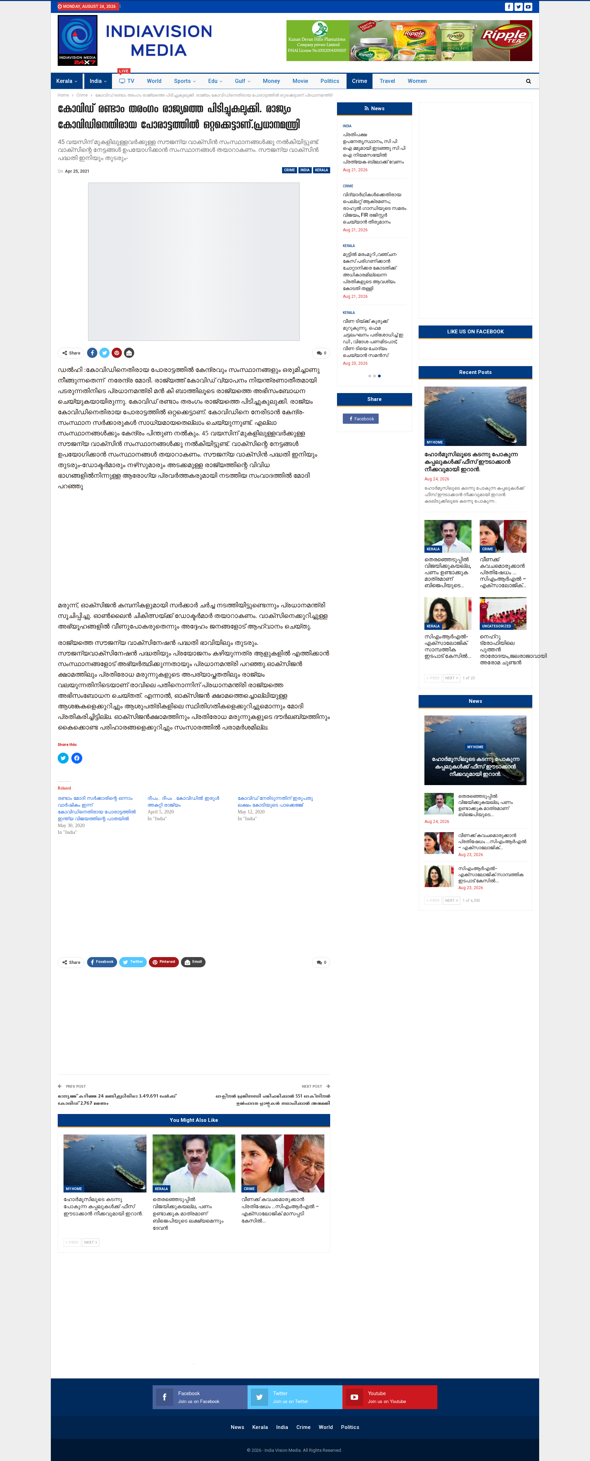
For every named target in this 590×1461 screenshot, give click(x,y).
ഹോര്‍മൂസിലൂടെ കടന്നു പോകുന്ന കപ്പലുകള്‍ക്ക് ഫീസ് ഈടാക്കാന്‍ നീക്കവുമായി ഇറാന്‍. (471, 462)
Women (417, 81)
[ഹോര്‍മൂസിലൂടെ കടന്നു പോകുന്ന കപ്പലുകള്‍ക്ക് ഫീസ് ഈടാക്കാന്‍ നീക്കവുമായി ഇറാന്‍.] (105, 1163)
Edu (212, 81)
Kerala (64, 81)
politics (330, 81)
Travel (387, 81)
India (96, 81)
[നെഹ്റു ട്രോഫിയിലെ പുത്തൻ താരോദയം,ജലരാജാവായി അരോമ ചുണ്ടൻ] (503, 613)
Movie (300, 81)
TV (126, 79)
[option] (374, 247)
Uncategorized (496, 626)
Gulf (240, 81)
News (237, 1427)
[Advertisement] (194, 545)
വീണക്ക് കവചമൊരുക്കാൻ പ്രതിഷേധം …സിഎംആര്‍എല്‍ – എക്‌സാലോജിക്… (492, 841)
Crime (359, 81)
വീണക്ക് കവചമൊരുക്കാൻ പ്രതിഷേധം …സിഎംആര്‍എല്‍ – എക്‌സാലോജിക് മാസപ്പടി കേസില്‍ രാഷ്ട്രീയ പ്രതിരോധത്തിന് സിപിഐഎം (372, 268)
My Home (74, 1189)
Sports (182, 81)
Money (271, 81)
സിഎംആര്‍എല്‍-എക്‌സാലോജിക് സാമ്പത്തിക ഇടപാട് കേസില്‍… (490, 874)
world (154, 81)
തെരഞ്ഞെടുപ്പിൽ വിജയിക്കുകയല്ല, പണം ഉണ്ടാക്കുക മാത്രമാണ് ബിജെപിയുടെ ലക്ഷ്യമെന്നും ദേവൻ (370, 201)
